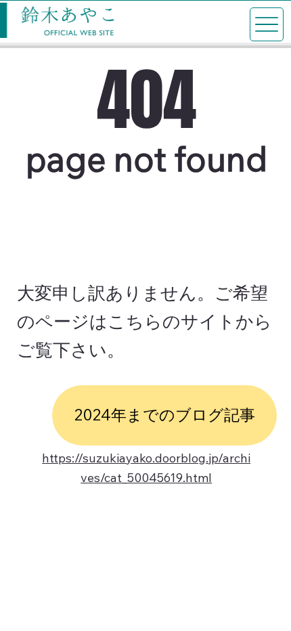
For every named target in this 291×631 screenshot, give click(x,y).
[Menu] (267, 24)
